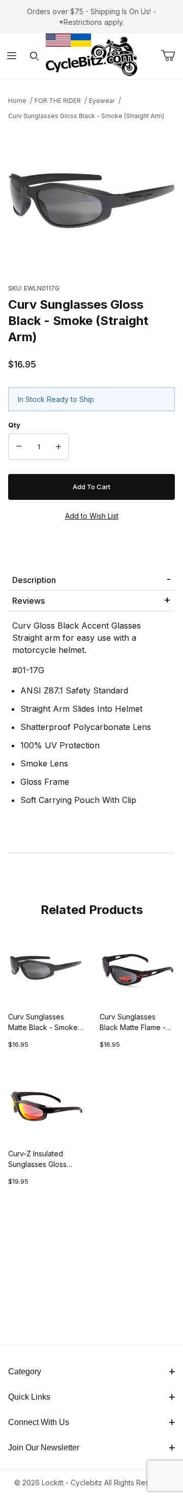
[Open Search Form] (34, 56)
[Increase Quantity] (58, 446)
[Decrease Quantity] (19, 446)
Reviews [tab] (28, 601)
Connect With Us (38, 1422)
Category (24, 1371)
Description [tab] (34, 580)
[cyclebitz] (91, 55)
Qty (14, 425)
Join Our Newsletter (43, 1447)
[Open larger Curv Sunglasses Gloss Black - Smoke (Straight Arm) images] (91, 199)
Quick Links (29, 1397)
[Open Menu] (11, 56)
